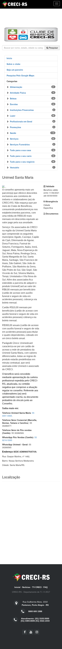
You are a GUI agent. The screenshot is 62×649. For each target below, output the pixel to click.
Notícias (26, 587)
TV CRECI (37, 587)
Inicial (17, 587)
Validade (49, 186)
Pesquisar (53, 47)
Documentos (51, 213)
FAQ (45, 587)
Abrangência (51, 201)
